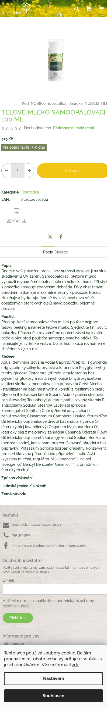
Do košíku (73, 171)
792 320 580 (21, 535)
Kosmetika (29, 192)
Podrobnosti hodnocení (73, 128)
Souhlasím (53, 695)
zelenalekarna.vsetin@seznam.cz (36, 525)
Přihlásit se (17, 618)
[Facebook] (61, 236)
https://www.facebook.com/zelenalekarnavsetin (49, 546)
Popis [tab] (48, 252)
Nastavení (53, 678)
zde (75, 664)
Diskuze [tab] (61, 252)
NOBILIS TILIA (97, 103)
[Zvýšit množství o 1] (29, 170)
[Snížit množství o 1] (6, 170)
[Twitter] (50, 236)
